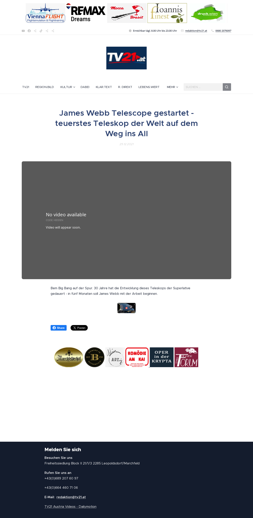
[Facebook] (29, 30)
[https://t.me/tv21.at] (46, 30)
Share (61, 327)
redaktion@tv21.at (196, 30)
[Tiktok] (41, 30)
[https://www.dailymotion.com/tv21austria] (35, 30)
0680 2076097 (223, 30)
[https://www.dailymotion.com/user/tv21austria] (52, 30)
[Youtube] (23, 30)
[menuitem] (27, 87)
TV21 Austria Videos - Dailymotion (70, 507)
